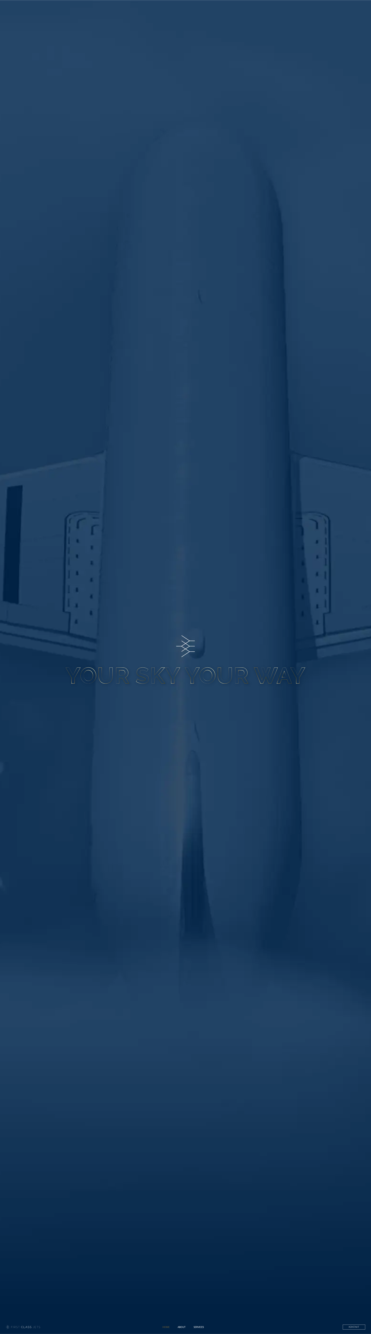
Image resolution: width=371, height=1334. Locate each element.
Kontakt (354, 1327)
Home (166, 1327)
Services (199, 1327)
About (182, 1327)
